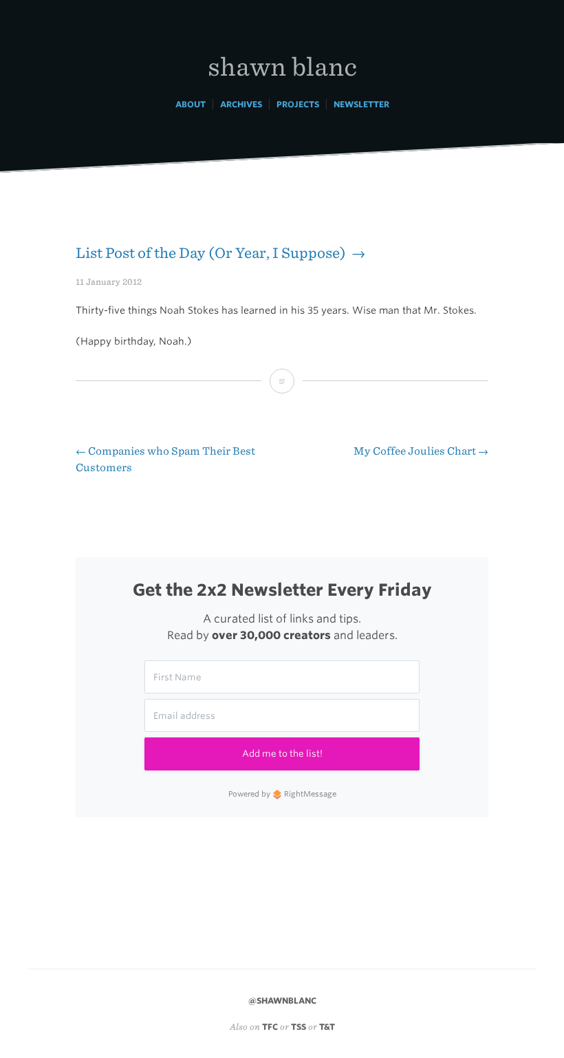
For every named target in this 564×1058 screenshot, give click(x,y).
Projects (297, 104)
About (190, 104)
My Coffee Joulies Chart (421, 451)
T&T (327, 1027)
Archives (241, 104)
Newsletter (361, 104)
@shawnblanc (282, 1000)
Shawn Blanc (282, 66)
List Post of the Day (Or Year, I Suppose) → (220, 253)
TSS (298, 1027)
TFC (270, 1027)
